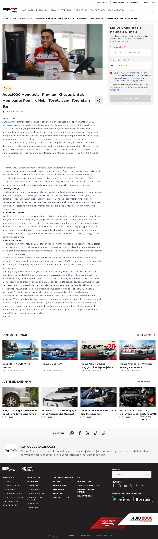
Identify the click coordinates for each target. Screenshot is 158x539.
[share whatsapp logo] (72, 433)
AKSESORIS (32, 485)
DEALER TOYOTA (60, 497)
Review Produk (116, 10)
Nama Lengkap (117, 47)
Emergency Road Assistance (63, 536)
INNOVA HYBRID (10, 501)
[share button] (99, 100)
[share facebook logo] (80, 433)
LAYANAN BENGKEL (36, 493)
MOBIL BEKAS (33, 478)
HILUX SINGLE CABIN (12, 493)
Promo (54, 10)
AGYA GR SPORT (9, 505)
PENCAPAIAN (58, 489)
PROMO (56, 481)
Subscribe (116, 469)
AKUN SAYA (57, 493)
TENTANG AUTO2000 (62, 478)
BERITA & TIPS (59, 485)
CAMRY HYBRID (9, 489)
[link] (20, 403)
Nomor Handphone (119, 60)
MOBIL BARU (8, 478)
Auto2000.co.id (10, 122)
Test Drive (66, 10)
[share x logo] (88, 433)
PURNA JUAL (33, 481)
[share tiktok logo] (96, 433)
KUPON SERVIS (34, 489)
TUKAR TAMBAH (34, 508)
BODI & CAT (32, 504)
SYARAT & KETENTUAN (88, 485)
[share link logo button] (104, 433)
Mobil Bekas (80, 10)
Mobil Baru (27, 10)
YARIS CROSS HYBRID (12, 485)
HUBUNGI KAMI (84, 481)
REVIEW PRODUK (85, 496)
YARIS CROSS (8, 481)
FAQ (79, 478)
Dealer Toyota (97, 10)
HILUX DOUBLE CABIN (12, 497)
